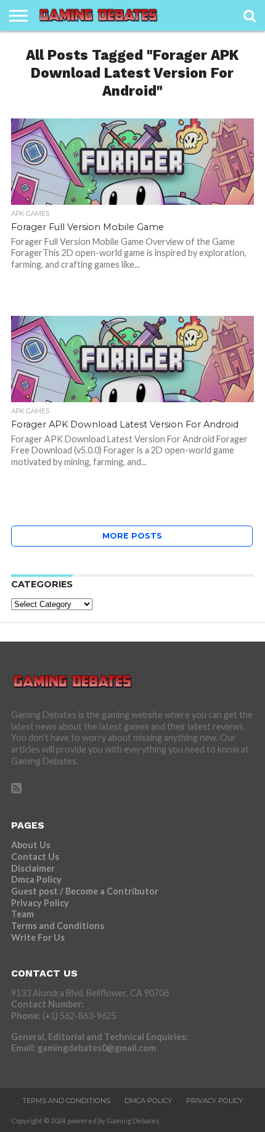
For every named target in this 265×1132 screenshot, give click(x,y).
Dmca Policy (36, 879)
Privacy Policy (40, 903)
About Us (31, 845)
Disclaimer (33, 868)
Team (22, 914)
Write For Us (38, 937)
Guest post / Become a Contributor (84, 891)
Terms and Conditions (57, 925)
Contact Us (35, 856)
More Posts (132, 535)
